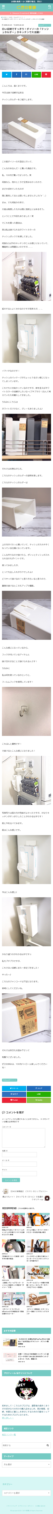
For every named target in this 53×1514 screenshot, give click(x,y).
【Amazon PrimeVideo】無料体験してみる (27, 13)
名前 (5, 1151)
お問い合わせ (40, 1506)
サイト (4, 1170)
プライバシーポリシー (26, 1506)
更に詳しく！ (8, 1417)
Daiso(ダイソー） (10, 1080)
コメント (6, 1127)
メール (5, 1160)
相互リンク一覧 (9, 1434)
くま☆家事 (25, 1511)
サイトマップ (12, 1506)
